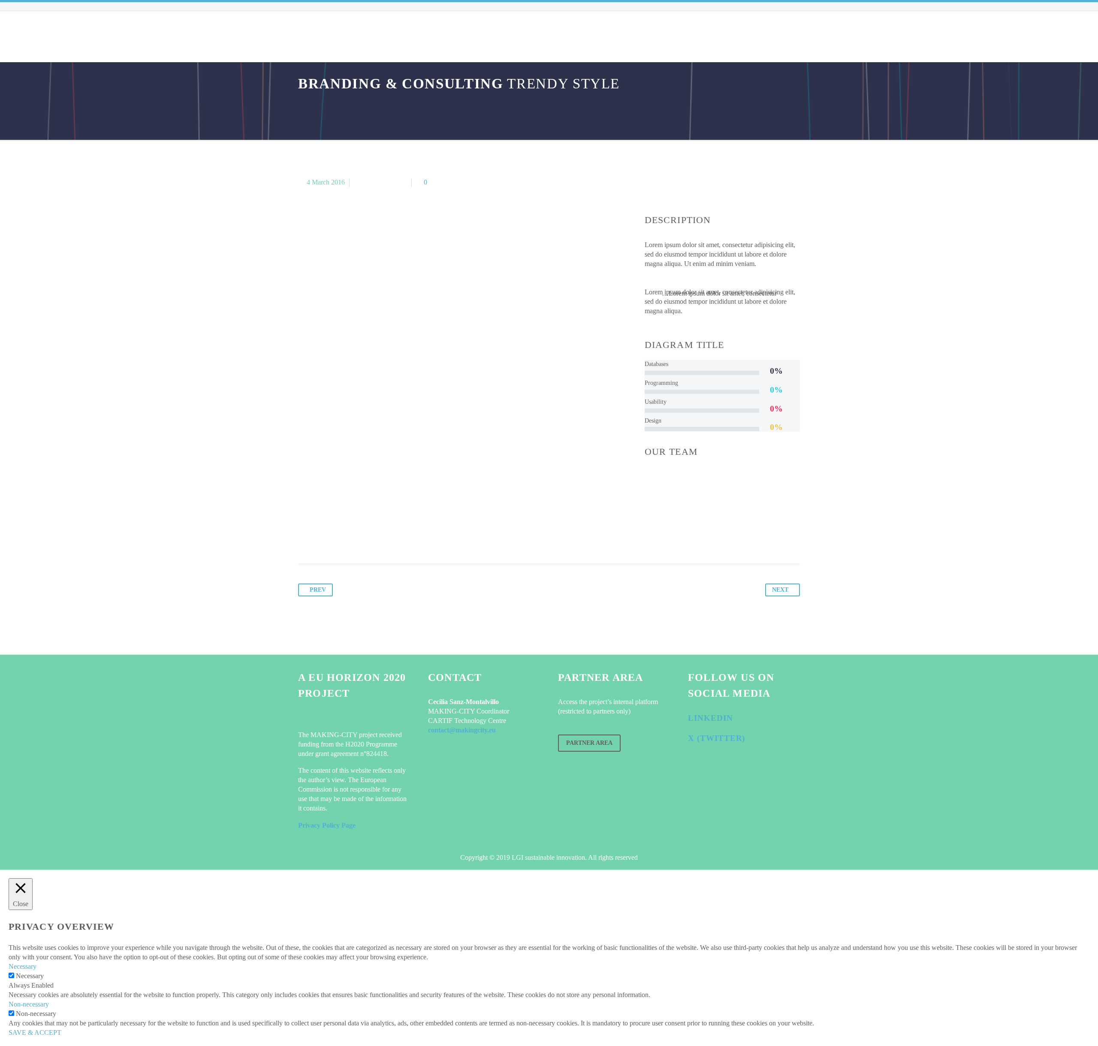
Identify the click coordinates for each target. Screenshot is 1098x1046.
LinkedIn (710, 718)
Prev (318, 589)
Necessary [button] (22, 966)
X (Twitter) (716, 738)
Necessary (30, 975)
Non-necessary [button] (29, 1004)
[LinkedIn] (370, 537)
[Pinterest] (338, 537)
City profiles (440, 36)
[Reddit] (387, 537)
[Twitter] (322, 537)
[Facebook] (305, 537)
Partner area (589, 743)
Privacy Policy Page (327, 825)
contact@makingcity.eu (462, 730)
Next (780, 589)
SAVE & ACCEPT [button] (35, 1032)
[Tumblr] (354, 537)
